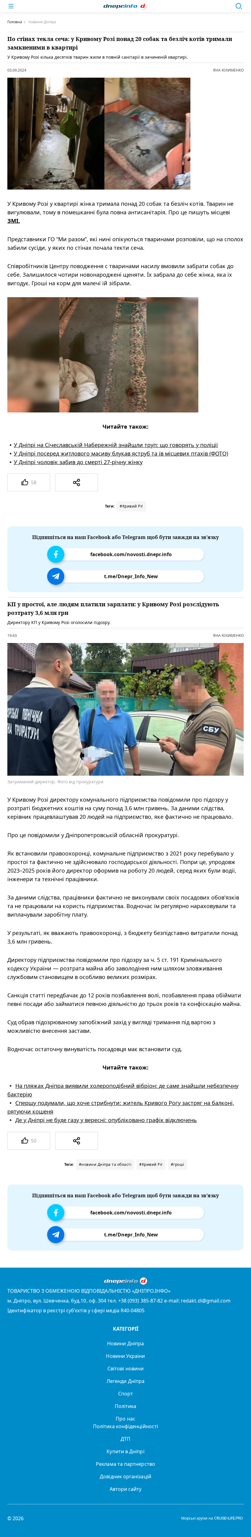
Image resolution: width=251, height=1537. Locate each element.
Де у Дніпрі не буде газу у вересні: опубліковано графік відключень (106, 1120)
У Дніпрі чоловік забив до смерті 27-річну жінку (78, 462)
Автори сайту (126, 1489)
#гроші (177, 1164)
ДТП (125, 1438)
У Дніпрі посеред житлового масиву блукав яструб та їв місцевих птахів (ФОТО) (121, 453)
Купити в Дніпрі (125, 1451)
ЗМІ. (13, 220)
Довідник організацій (125, 1476)
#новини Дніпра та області (105, 1164)
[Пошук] (238, 6)
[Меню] (11, 6)
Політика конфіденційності (125, 1426)
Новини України (125, 1356)
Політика (126, 1406)
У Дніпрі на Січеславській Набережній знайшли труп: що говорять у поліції (116, 445)
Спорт (125, 1393)
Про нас (125, 1418)
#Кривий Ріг (131, 506)
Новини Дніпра (125, 1343)
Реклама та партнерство (125, 1464)
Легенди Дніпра (125, 1381)
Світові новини (125, 1368)
